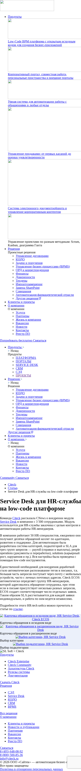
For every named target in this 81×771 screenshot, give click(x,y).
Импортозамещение (29, 284)
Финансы (22, 273)
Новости (21, 326)
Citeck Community (19, 665)
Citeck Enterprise (18, 661)
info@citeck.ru (9, 758)
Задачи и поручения (29, 263)
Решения (14, 248)
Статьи (12, 488)
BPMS (12, 706)
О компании (16, 305)
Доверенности (25, 277)
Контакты (22, 330)
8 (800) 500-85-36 (11, 755)
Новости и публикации (23, 727)
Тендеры (21, 280)
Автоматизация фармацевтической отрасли (45, 294)
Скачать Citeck (9, 682)
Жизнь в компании (28, 319)
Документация (18, 675)
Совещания (23, 291)
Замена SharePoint (28, 287)
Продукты (15, 16)
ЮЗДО (20, 259)
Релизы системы (19, 672)
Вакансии (22, 323)
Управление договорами (32, 256)
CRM (11, 703)
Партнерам (15, 730)
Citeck (12, 484)
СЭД (11, 692)
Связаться (6, 748)
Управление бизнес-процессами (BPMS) (43, 266)
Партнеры (22, 316)
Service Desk (16, 696)
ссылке (18, 609)
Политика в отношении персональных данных (31, 769)
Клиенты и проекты (21, 302)
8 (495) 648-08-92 (11, 751)
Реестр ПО (23, 333)
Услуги (20, 312)
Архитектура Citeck (21, 668)
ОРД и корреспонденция (32, 270)
